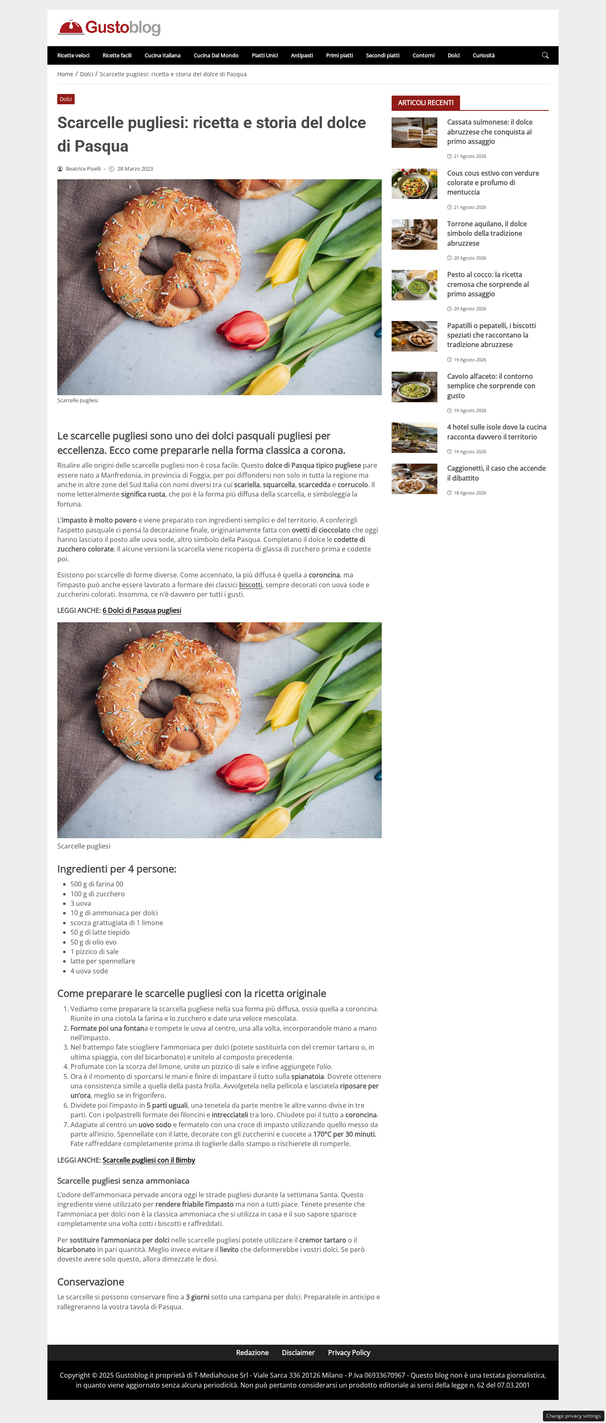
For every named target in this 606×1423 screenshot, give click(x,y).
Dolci (454, 55)
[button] (545, 55)
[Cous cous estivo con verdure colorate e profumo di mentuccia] (414, 183)
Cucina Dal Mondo (216, 55)
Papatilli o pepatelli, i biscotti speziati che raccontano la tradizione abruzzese (491, 335)
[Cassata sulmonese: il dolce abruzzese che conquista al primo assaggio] (414, 132)
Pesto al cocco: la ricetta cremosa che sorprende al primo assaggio (488, 284)
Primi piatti (339, 55)
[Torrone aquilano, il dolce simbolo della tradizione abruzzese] (414, 234)
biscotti (250, 584)
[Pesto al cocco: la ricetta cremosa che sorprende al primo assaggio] (414, 285)
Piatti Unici (265, 55)
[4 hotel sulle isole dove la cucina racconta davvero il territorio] (414, 437)
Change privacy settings (573, 1415)
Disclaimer (298, 1352)
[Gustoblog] (108, 27)
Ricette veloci (73, 55)
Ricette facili (117, 55)
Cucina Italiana (163, 55)
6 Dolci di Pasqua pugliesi (142, 610)
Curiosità (484, 55)
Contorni (424, 55)
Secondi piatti (382, 55)
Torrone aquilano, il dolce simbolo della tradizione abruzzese (487, 233)
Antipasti (302, 55)
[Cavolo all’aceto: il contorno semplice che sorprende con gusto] (414, 386)
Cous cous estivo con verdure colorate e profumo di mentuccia (493, 182)
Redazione (252, 1352)
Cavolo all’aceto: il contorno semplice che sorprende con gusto (491, 385)
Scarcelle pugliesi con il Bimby (149, 1160)
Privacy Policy (349, 1352)
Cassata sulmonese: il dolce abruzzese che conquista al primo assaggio (490, 131)
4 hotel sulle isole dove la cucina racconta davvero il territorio (497, 431)
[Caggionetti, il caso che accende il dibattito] (414, 479)
